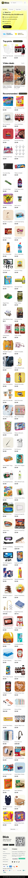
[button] (8, 51)
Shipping (4, 855)
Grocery (11, 9)
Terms (4, 851)
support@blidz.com (22, 851)
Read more (6, 26)
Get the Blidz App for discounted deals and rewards (14, 876)
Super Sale (18, 9)
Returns (4, 857)
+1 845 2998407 (21, 853)
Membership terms (6, 853)
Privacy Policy (5, 859)
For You (5, 9)
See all (22, 63)
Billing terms (5, 861)
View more (12, 829)
